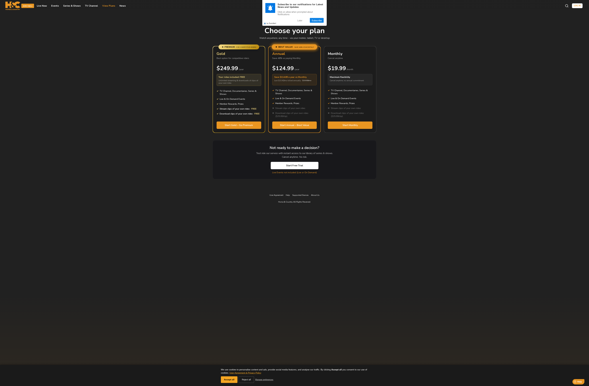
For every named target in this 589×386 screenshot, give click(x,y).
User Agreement (276, 195)
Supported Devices (300, 195)
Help (288, 195)
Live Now (42, 5)
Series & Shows (72, 5)
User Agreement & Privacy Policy (245, 373)
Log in (577, 5)
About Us (315, 195)
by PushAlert (271, 23)
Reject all (246, 379)
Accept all (229, 379)
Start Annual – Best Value (294, 125)
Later (299, 20)
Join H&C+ (28, 6)
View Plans (108, 5)
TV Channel (91, 5)
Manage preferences (264, 379)
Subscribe (317, 20)
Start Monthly (350, 125)
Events (55, 5)
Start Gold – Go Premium (239, 125)
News (122, 5)
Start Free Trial (294, 165)
